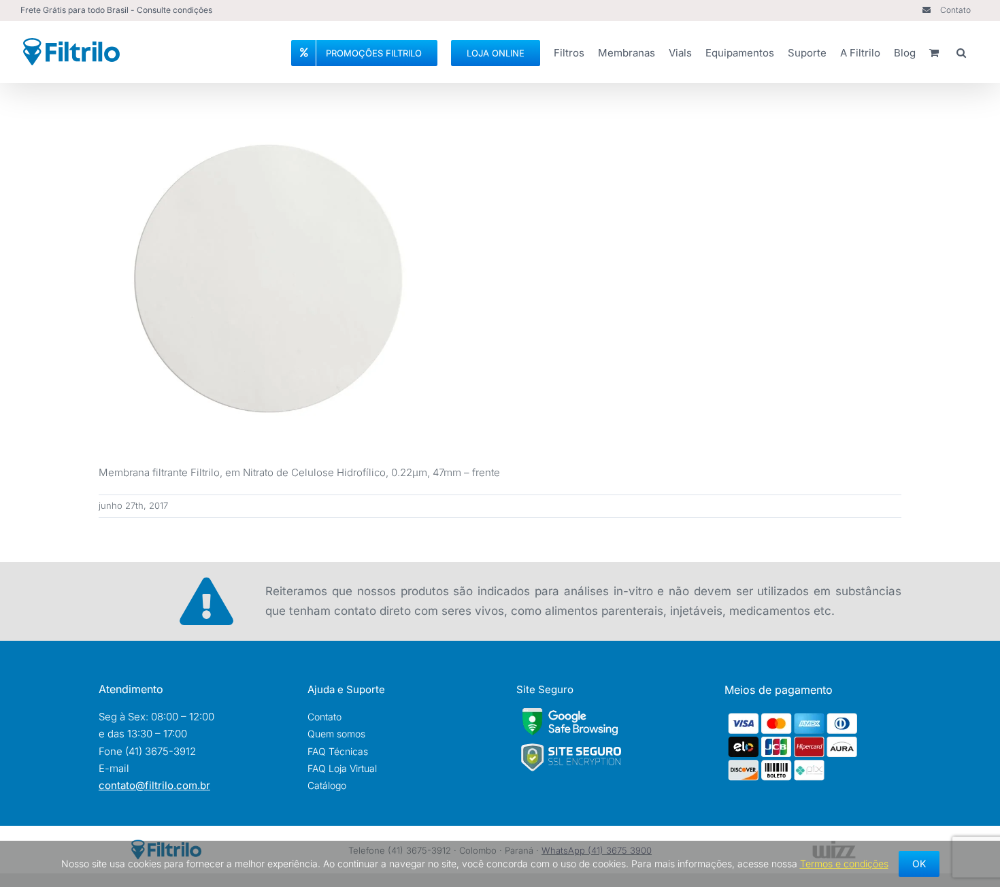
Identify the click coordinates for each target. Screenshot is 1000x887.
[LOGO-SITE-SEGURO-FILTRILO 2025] (571, 747)
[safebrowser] (570, 713)
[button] (961, 51)
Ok (919, 863)
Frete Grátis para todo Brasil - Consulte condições (116, 10)
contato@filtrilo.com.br (154, 785)
